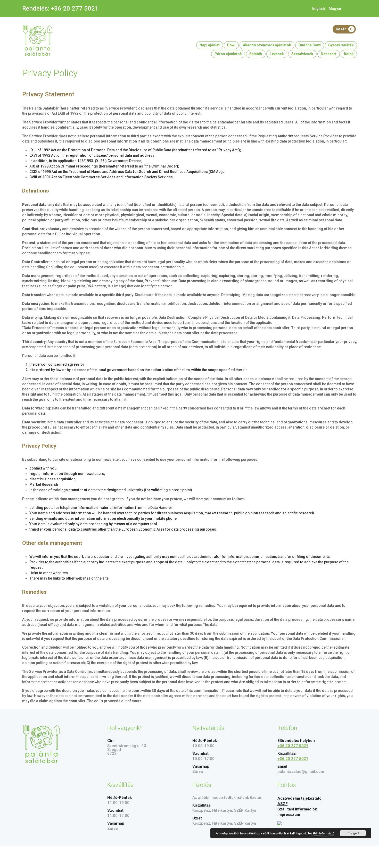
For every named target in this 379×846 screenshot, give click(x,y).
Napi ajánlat (210, 45)
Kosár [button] (344, 29)
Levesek (277, 54)
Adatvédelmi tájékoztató (299, 798)
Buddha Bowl (310, 45)
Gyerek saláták (341, 45)
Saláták (255, 54)
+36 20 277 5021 (74, 8)
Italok (349, 54)
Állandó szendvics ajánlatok (267, 45)
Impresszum (288, 814)
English (318, 8)
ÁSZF (282, 803)
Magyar (335, 8)
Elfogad (353, 833)
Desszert (328, 54)
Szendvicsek (302, 54)
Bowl (231, 45)
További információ (321, 833)
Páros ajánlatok (228, 54)
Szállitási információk (297, 809)
